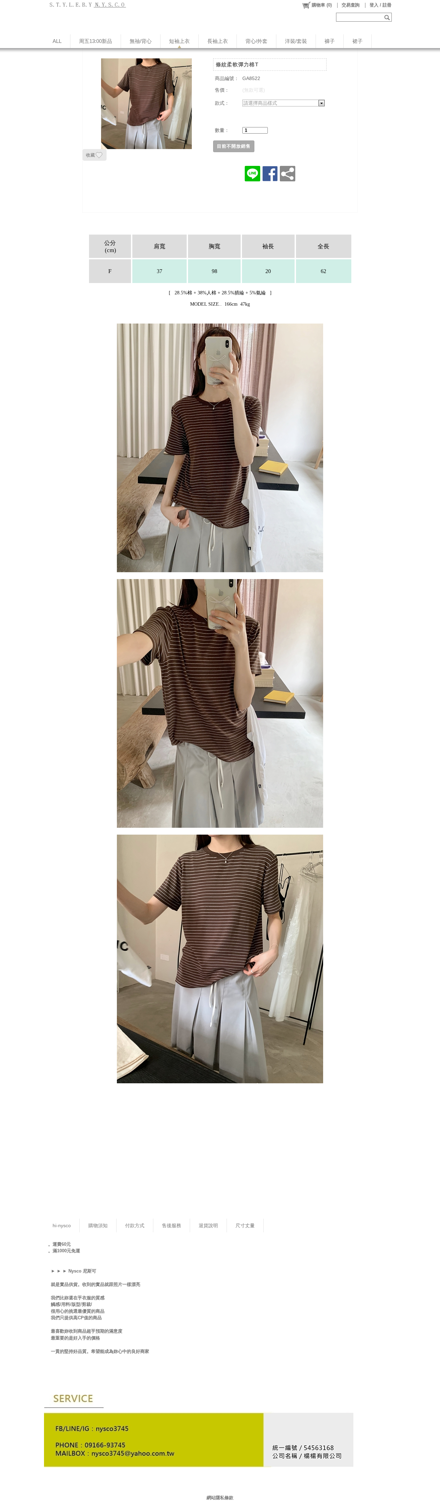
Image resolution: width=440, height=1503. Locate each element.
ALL (57, 41)
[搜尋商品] (388, 17)
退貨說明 (208, 1225)
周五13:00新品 (95, 41)
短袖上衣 (179, 41)
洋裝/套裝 (296, 41)
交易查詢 (351, 5)
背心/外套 (256, 41)
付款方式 (134, 1225)
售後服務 (171, 1225)
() (322, 5)
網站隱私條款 (220, 1497)
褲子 (329, 41)
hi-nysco (62, 1225)
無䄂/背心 (141, 41)
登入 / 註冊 (381, 5)
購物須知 (98, 1225)
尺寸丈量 (245, 1225)
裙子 (357, 41)
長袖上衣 (217, 41)
